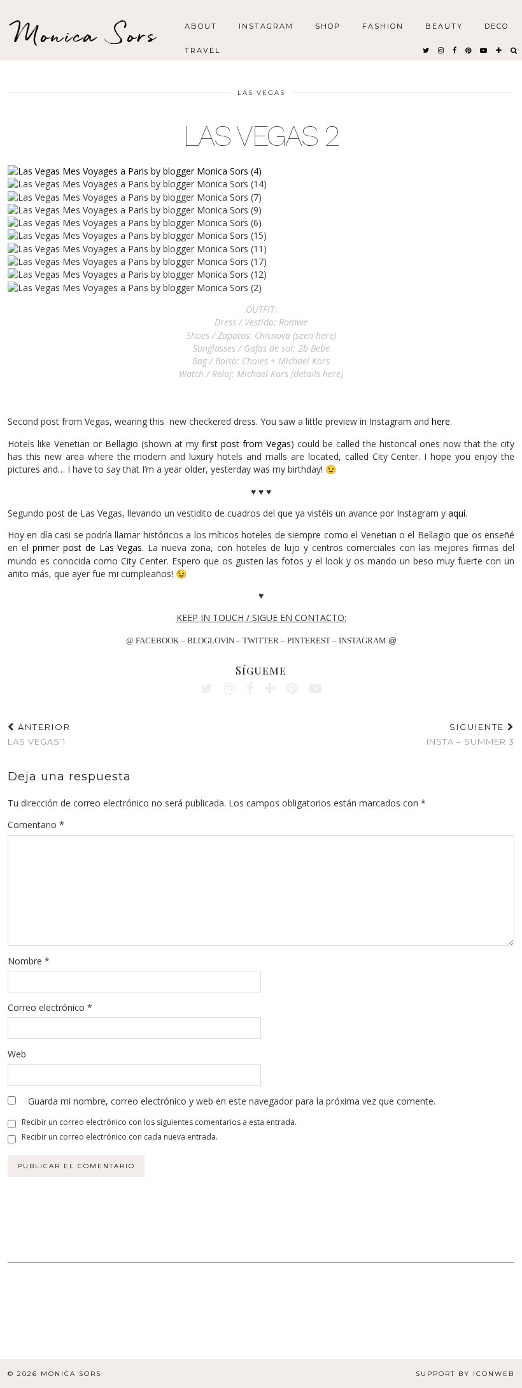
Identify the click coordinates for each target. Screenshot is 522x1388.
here (441, 421)
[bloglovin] (499, 50)
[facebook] (455, 50)
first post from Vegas (246, 444)
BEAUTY (444, 25)
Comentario (36, 825)
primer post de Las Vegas (87, 547)
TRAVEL (202, 49)
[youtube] (484, 50)
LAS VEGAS (261, 93)
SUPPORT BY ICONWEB (465, 1374)
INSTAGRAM (266, 25)
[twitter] (426, 50)
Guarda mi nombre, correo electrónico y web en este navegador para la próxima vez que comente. (231, 1101)
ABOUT (201, 25)
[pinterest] (468, 50)
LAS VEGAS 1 (39, 734)
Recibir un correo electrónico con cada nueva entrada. (120, 1136)
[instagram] (441, 50)
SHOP (328, 25)
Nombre (29, 961)
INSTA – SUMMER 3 (470, 734)
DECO (496, 25)
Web (17, 1054)
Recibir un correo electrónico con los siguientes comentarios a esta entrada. (159, 1122)
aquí (456, 513)
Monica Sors (86, 35)
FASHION (383, 25)
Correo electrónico (50, 1007)
